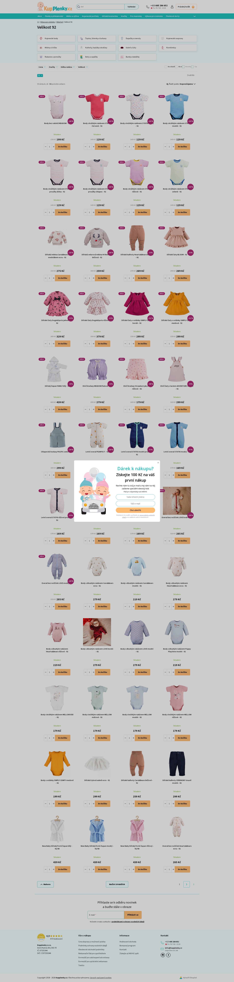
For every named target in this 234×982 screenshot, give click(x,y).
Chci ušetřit (135, 510)
